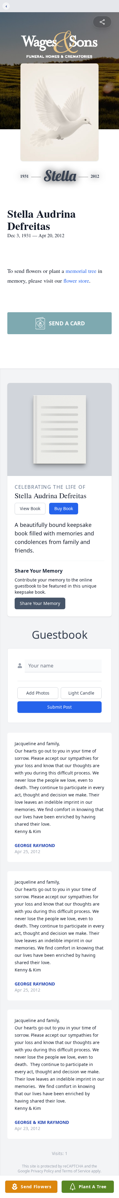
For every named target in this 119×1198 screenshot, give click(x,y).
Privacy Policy (42, 1171)
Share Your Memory (40, 603)
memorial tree (81, 270)
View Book (30, 508)
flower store (76, 280)
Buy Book (63, 508)
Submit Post (59, 707)
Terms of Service (76, 1171)
